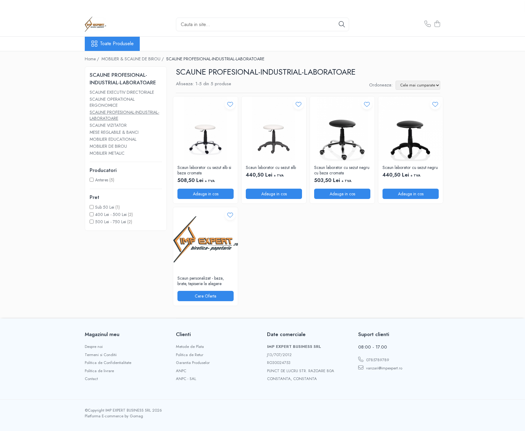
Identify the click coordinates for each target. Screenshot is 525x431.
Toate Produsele (117, 43)
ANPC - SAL (186, 379)
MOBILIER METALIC (107, 153)
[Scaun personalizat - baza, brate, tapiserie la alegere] (205, 239)
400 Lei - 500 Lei (111, 214)
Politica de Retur (189, 355)
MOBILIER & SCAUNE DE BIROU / (133, 59)
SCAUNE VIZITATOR (108, 125)
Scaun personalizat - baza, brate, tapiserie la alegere (200, 280)
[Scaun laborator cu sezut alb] (274, 128)
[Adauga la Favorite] (230, 104)
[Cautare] (342, 24)
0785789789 (377, 360)
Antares (101, 180)
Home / (92, 59)
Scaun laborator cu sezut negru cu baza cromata (341, 170)
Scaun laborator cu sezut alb (271, 167)
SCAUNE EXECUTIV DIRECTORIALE (122, 92)
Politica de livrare (99, 371)
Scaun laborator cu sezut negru (410, 167)
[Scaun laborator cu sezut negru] (410, 128)
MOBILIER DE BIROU (108, 146)
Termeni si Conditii (101, 355)
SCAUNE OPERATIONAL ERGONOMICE (112, 102)
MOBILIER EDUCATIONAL (113, 139)
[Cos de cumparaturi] (437, 24)
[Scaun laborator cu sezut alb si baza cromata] (205, 128)
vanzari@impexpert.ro (383, 368)
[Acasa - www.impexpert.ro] (115, 24)
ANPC (181, 371)
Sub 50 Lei (104, 207)
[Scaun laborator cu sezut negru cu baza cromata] (342, 128)
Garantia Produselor (193, 362)
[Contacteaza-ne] (427, 24)
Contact (91, 379)
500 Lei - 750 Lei (110, 222)
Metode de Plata (190, 346)
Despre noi (94, 346)
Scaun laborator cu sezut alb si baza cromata (204, 170)
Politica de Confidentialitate (108, 362)
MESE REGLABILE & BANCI (114, 132)
